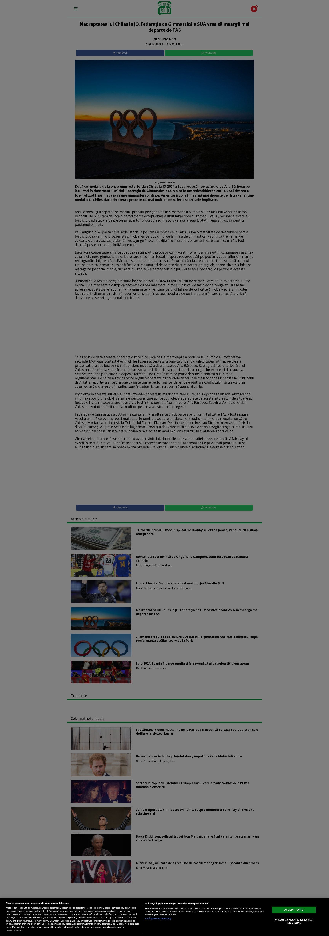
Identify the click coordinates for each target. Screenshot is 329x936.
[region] (164, 917)
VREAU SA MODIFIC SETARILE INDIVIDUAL (294, 921)
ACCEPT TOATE (294, 909)
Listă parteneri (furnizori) (158, 918)
